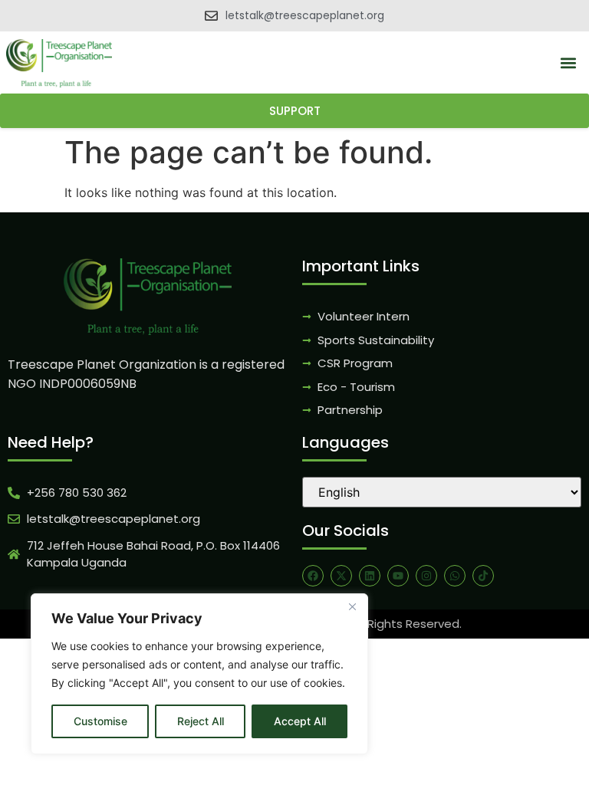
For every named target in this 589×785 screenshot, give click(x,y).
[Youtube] (398, 575)
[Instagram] (426, 575)
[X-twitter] (341, 575)
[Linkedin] (369, 575)
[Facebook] (313, 575)
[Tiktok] (483, 575)
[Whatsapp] (455, 575)
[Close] (352, 606)
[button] (568, 63)
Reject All (200, 721)
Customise (100, 721)
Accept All (300, 721)
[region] (199, 673)
